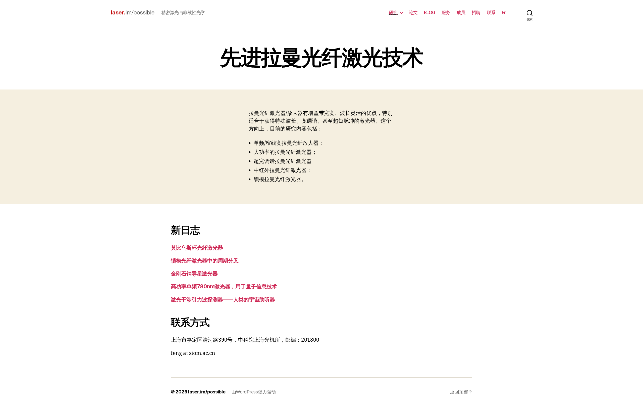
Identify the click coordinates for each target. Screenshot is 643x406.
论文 (413, 12)
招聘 (476, 12)
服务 (446, 12)
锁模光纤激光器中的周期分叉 (205, 260)
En (504, 12)
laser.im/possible (206, 391)
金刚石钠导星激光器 (194, 273)
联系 (491, 12)
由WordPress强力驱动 (254, 391)
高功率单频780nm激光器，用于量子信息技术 (224, 286)
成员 (461, 12)
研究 (393, 12)
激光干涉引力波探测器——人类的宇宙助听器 (223, 299)
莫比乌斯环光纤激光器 (197, 248)
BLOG (429, 12)
